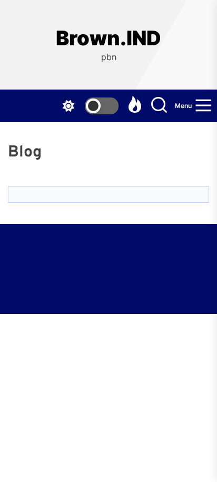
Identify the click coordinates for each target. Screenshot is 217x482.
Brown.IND (108, 38)
